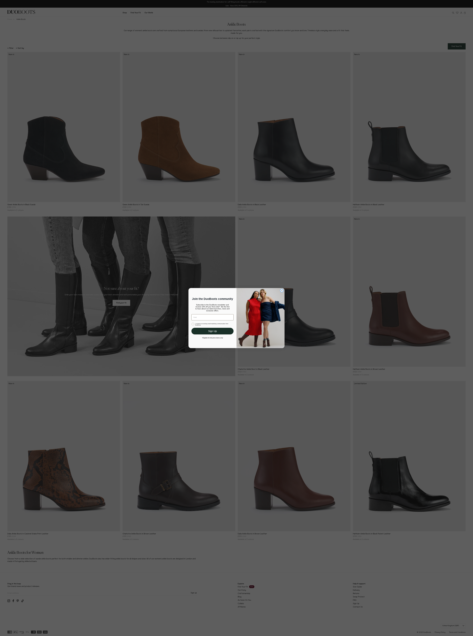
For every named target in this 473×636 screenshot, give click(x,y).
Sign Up (212, 331)
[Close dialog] (281, 290)
